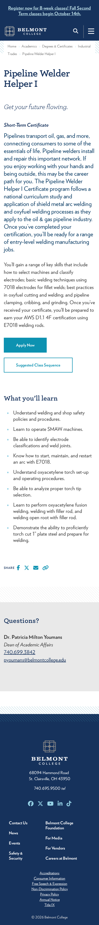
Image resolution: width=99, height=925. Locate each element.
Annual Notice (50, 899)
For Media (53, 838)
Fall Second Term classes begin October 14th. (49, 10)
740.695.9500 (49, 788)
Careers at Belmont (61, 858)
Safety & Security (16, 856)
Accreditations (49, 873)
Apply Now (25, 345)
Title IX (49, 905)
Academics (29, 46)
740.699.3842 (19, 652)
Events (14, 843)
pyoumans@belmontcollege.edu (35, 660)
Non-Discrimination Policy (49, 889)
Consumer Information (49, 878)
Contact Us (18, 823)
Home (12, 46)
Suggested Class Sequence (38, 365)
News (13, 833)
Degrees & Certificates (57, 46)
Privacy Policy (49, 894)
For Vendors (55, 848)
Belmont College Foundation (59, 825)
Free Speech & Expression (49, 884)
